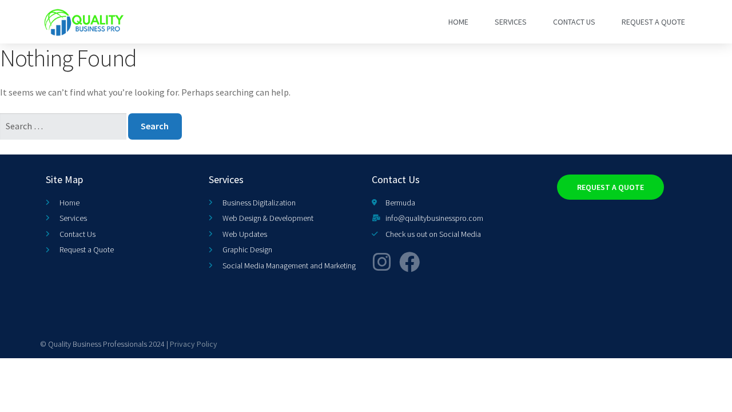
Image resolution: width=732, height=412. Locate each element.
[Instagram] (382, 262)
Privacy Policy (193, 344)
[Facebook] (409, 262)
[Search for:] (64, 126)
